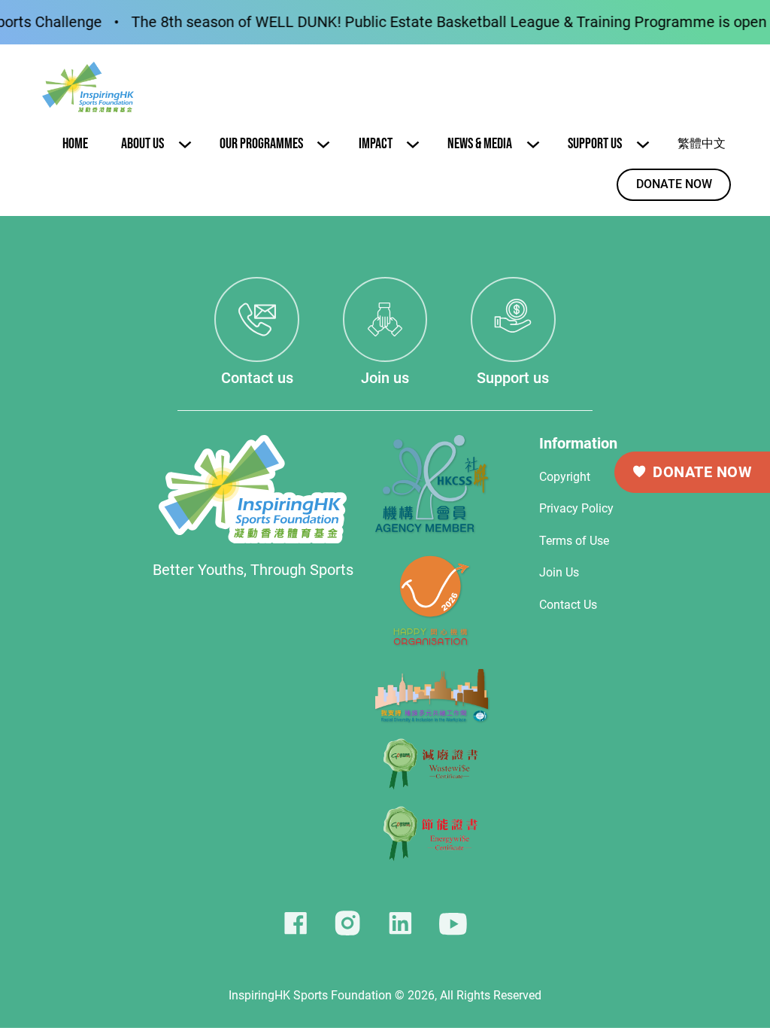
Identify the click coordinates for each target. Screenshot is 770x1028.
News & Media (479, 144)
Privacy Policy (576, 509)
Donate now (674, 184)
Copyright (564, 477)
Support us (513, 378)
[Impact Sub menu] (412, 144)
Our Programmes (261, 144)
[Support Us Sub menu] (642, 144)
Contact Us (568, 605)
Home (75, 144)
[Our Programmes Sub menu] (323, 144)
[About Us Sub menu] (184, 144)
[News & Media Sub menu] (533, 144)
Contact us (257, 378)
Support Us (595, 144)
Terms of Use (574, 541)
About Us (142, 144)
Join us (385, 378)
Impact (376, 144)
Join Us (560, 573)
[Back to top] (717, 982)
